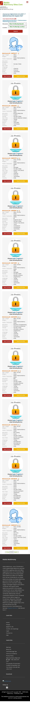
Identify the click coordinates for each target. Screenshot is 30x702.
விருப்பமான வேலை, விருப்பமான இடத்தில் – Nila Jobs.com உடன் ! (13, 659)
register (19, 101)
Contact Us (9, 633)
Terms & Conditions (11, 653)
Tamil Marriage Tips (11, 651)
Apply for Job (9, 626)
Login (7, 631)
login (14, 101)
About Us (8, 649)
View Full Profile (21, 76)
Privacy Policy (10, 656)
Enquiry (8, 624)
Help (7, 635)
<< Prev (7, 552)
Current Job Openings (12, 629)
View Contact (7, 76)
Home (7, 622)
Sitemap (8, 647)
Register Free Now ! (13, 608)
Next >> (16, 552)
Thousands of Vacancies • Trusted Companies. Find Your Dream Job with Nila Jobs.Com (13, 666)
